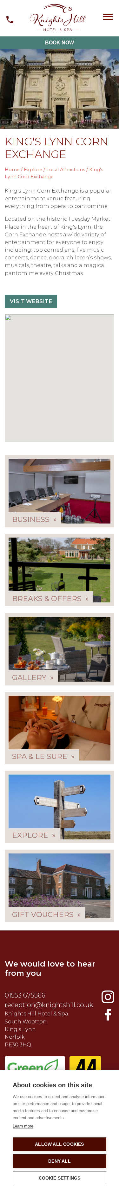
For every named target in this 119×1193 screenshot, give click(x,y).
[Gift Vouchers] (59, 885)
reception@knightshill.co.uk (49, 1005)
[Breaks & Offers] (59, 570)
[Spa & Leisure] (59, 728)
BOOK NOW (59, 42)
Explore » (34, 835)
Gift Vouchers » (46, 914)
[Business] (59, 491)
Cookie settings (60, 1178)
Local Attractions (65, 169)
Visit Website (31, 301)
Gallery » (33, 677)
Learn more (23, 1126)
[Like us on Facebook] (108, 996)
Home (12, 169)
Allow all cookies (59, 1144)
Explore (33, 169)
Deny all (59, 1161)
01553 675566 (25, 995)
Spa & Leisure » (43, 756)
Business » (34, 519)
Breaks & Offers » (50, 598)
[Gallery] (59, 649)
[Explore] (59, 807)
